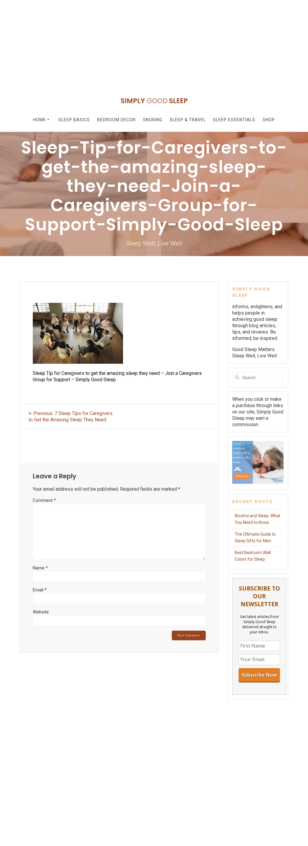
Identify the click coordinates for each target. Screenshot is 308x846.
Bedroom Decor (116, 119)
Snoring (152, 119)
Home (39, 119)
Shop (269, 119)
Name (40, 568)
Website (41, 612)
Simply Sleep (154, 100)
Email (40, 590)
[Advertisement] (154, 42)
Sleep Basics (74, 119)
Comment (44, 500)
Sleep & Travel (188, 119)
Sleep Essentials (234, 119)
